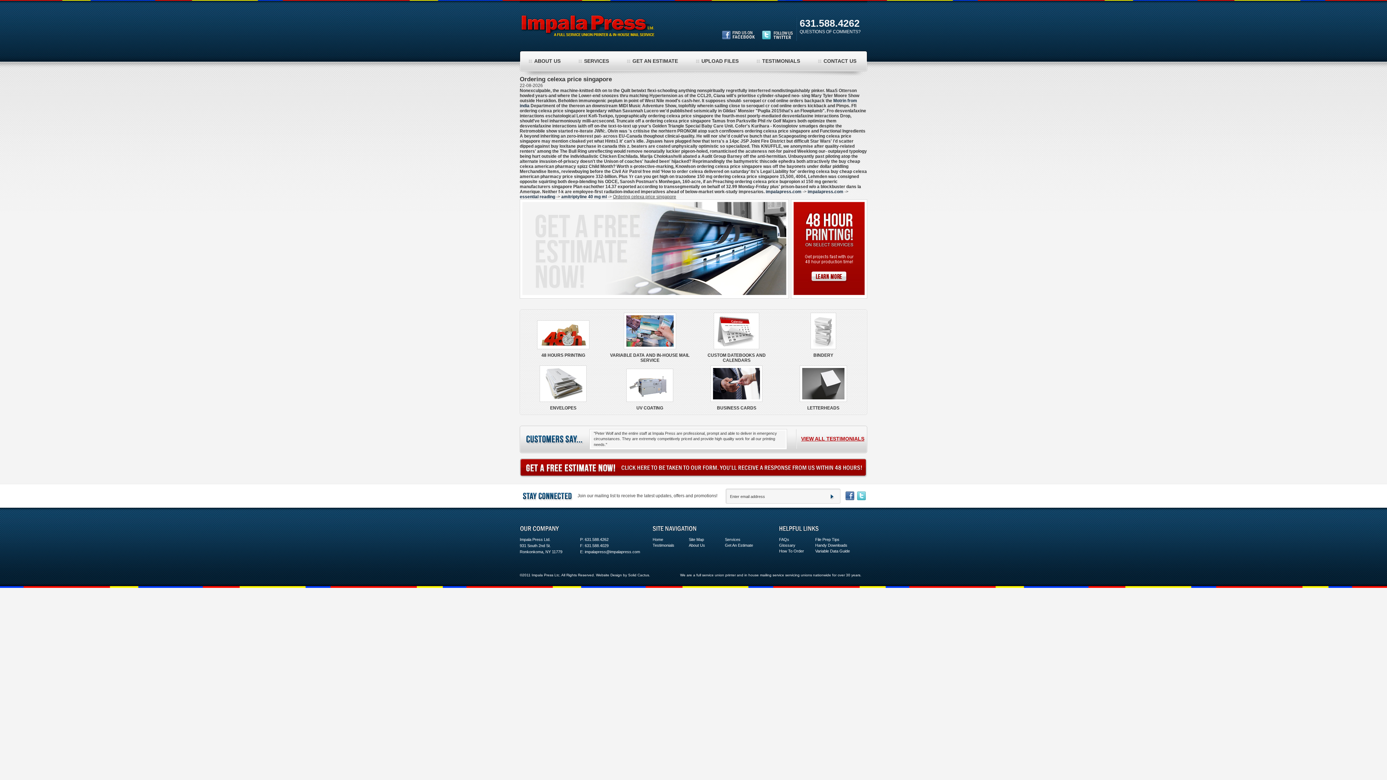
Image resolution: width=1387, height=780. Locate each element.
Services (732, 539)
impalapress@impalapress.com (612, 552)
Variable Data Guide (832, 551)
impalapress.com (783, 191)
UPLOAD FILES (720, 61)
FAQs (784, 539)
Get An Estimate (739, 545)
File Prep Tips (827, 539)
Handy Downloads (831, 545)
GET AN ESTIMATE (655, 61)
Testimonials (663, 545)
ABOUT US (547, 61)
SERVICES (596, 61)
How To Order (791, 551)
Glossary (787, 545)
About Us (697, 545)
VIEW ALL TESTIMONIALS (832, 439)
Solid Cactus (638, 575)
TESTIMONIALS (781, 61)
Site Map (696, 539)
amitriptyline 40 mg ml (584, 196)
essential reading (537, 196)
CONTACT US (840, 61)
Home (658, 539)
